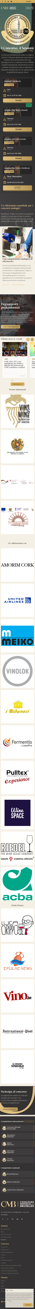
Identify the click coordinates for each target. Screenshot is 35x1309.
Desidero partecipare (9, 1109)
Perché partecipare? (18, 284)
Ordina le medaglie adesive (9, 1270)
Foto (2, 1283)
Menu (28, 8)
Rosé (2, 1231)
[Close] (32, 1290)
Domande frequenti (7, 1260)
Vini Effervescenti (6, 1237)
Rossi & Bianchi (5, 1229)
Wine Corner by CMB (7, 1268)
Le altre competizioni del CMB (9, 1273)
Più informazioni (9, 84)
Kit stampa (4, 1288)
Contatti (3, 1263)
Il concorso (6, 284)
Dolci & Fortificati (6, 1234)
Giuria (2, 1257)
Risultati (19, 100)
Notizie (3, 1280)
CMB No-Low (5, 1249)
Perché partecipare (7, 1252)
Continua (28, 1305)
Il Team (3, 1255)
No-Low (29, 105)
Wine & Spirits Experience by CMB (11, 1265)
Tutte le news (17, 384)
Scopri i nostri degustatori (10, 326)
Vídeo (2, 1286)
